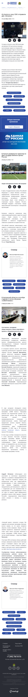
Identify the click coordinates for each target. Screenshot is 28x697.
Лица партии (18, 643)
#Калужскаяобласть (9, 612)
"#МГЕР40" (7, 284)
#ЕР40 (21, 280)
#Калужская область (9, 280)
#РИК (7, 110)
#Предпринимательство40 (14, 622)
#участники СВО (19, 96)
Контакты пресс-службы (7, 650)
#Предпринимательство (14, 626)
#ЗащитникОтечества (19, 633)
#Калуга (21, 612)
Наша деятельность (12, 7)
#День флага (20, 287)
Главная (3, 7)
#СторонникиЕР (8, 287)
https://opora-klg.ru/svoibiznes (14, 549)
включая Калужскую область (10, 430)
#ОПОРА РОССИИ (8, 629)
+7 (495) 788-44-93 (14, 657)
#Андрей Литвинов (14, 615)
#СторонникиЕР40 (19, 284)
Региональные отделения (6, 646)
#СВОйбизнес (20, 619)
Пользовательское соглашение (14, 679)
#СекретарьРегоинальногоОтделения (14, 106)
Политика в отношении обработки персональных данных (14, 682)
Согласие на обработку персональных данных (14, 684)
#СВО (6, 633)
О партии (5, 643)
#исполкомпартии (19, 110)
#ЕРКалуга (7, 96)
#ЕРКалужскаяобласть (14, 92)
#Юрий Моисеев (14, 291)
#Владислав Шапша (14, 103)
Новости (20, 7)
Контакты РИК (19, 646)
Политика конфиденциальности (14, 680)
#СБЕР (21, 629)
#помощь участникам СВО (14, 99)
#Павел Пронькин (8, 619)
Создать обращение (14, 127)
